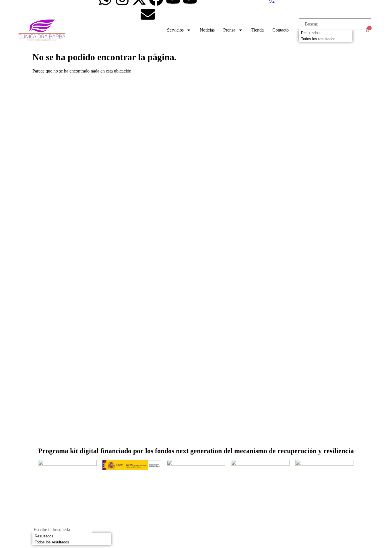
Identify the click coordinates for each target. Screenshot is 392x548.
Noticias (207, 30)
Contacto (280, 30)
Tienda (257, 30)
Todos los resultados (318, 39)
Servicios (175, 30)
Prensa (229, 30)
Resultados (310, 33)
